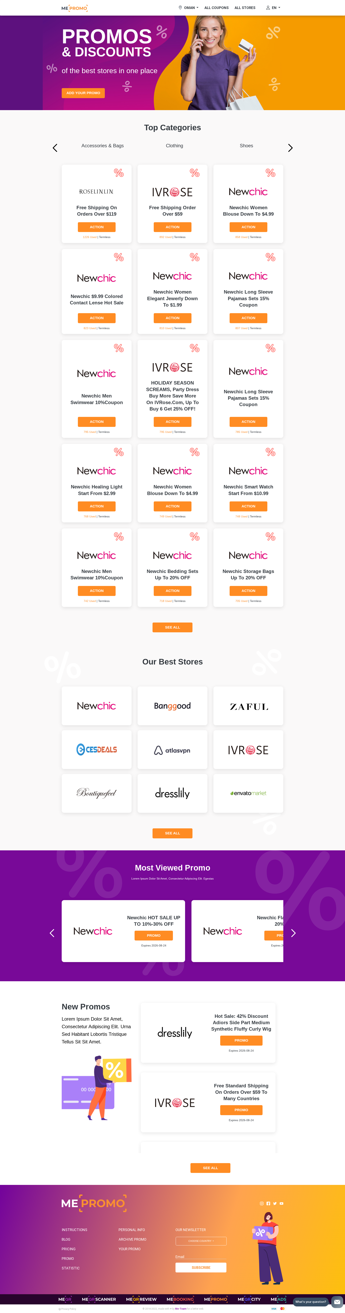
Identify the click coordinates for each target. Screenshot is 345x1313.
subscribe (201, 1267)
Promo (154, 935)
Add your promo (83, 93)
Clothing (174, 145)
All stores (245, 8)
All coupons (216, 8)
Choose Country (200, 1241)
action (97, 227)
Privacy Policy (68, 1309)
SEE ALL (172, 627)
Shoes (246, 145)
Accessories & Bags (102, 145)
